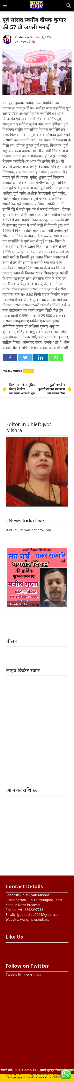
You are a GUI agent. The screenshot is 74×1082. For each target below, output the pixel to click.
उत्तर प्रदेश (28, 370)
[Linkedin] (40, 357)
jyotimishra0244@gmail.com (38, 914)
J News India (27, 41)
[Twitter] (25, 357)
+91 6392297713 (30, 909)
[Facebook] (10, 357)
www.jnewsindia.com (36, 919)
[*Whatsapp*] (56, 357)
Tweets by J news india (23, 974)
